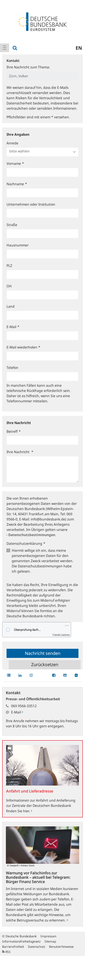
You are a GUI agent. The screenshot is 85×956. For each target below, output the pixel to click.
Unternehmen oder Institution (31, 204)
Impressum (48, 936)
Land (11, 306)
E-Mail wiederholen (23, 347)
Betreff (14, 431)
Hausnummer (18, 245)
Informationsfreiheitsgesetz (21, 941)
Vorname (15, 163)
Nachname (17, 184)
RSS (8, 952)
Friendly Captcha (61, 634)
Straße (12, 224)
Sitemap (50, 941)
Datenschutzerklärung (26, 543)
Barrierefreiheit (13, 946)
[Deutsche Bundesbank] (42, 21)
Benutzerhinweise (61, 946)
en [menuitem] (79, 48)
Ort (9, 286)
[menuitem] (4, 47)
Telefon (12, 367)
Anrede (12, 143)
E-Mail (13, 326)
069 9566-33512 (24, 705)
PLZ (9, 265)
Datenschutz (36, 946)
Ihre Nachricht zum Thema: (28, 67)
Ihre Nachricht (20, 451)
